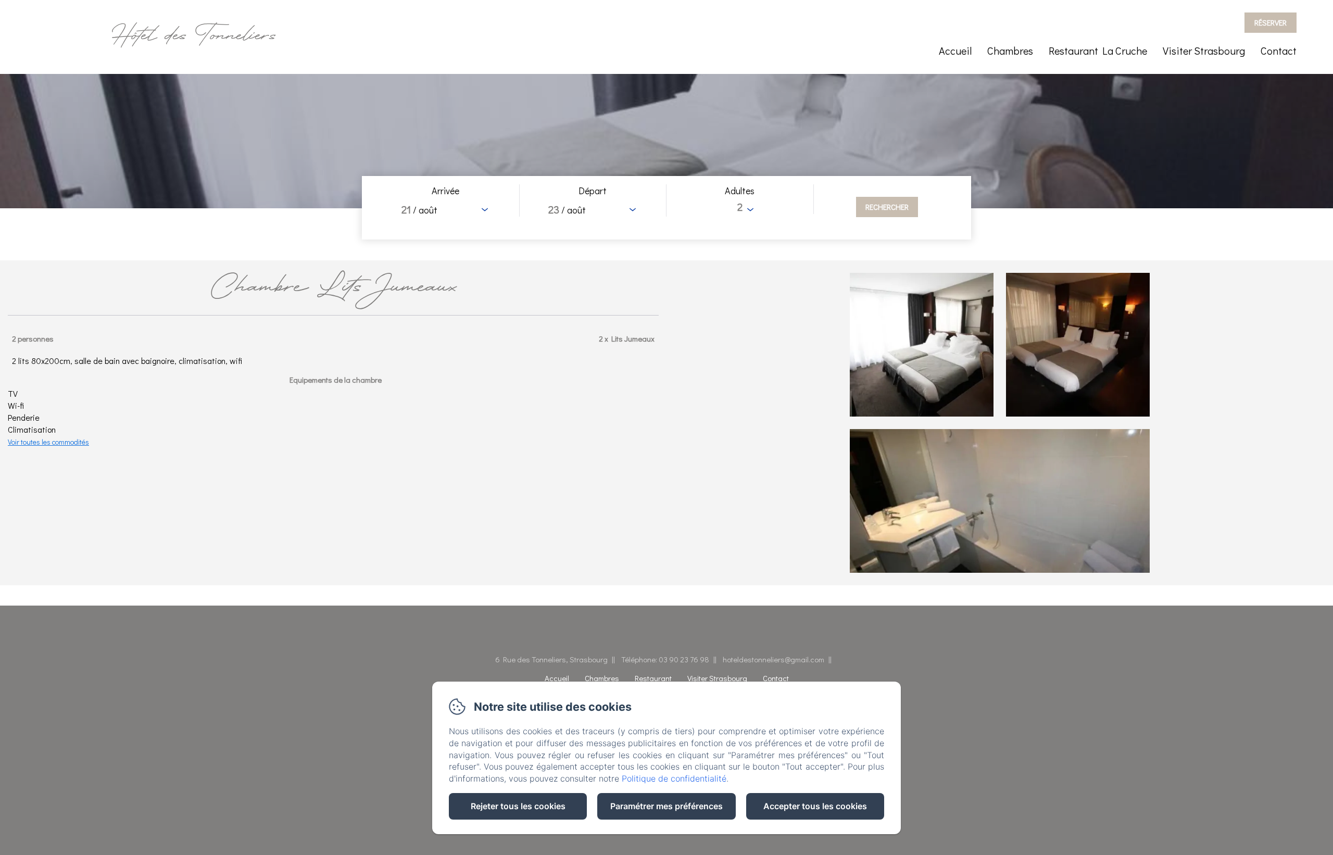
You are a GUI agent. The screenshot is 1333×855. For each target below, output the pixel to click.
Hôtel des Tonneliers (193, 37)
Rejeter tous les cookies (518, 806)
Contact (1279, 50)
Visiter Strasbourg (1204, 50)
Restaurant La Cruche (1098, 50)
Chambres (1010, 50)
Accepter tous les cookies (815, 806)
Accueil (955, 50)
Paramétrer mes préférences (666, 806)
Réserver (1270, 22)
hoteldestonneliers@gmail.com (773, 659)
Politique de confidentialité (674, 778)
